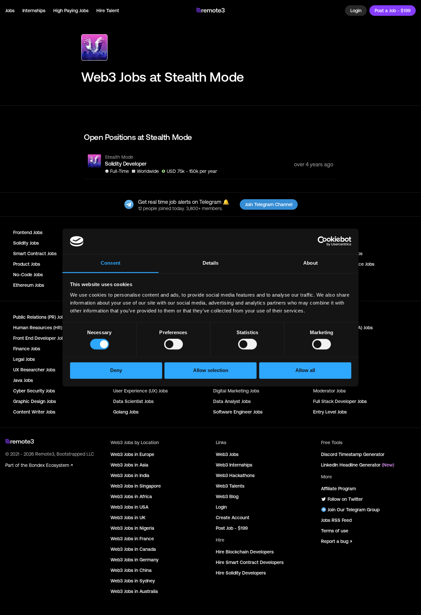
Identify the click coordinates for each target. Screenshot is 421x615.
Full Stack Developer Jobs (340, 401)
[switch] (173, 345)
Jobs (9, 10)
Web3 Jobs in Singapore (136, 486)
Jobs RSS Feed (336, 520)
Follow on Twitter (345, 499)
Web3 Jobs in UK (128, 517)
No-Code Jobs (28, 274)
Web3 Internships (234, 465)
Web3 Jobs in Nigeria (132, 528)
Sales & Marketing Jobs (337, 253)
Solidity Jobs (26, 243)
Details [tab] (211, 263)
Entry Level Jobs (330, 411)
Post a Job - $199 (392, 10)
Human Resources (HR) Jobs (43, 327)
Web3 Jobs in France (132, 538)
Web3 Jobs (227, 454)
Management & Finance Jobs (343, 264)
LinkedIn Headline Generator (357, 465)
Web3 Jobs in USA (129, 507)
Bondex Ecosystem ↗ (51, 465)
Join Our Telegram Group (354, 509)
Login (355, 10)
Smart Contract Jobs (35, 253)
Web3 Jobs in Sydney (133, 580)
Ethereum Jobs (28, 285)
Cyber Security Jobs (34, 390)
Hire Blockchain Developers (245, 551)
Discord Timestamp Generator (352, 454)
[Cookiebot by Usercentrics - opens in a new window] (322, 241)
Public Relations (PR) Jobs (39, 317)
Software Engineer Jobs (237, 411)
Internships (33, 10)
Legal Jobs (24, 359)
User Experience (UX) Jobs (140, 390)
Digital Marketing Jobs (236, 390)
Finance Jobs (26, 348)
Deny (116, 370)
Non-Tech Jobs (328, 285)
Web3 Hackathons (235, 475)
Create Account (232, 517)
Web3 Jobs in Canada (133, 549)
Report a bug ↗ (336, 541)
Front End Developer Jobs (39, 338)
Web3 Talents (230, 486)
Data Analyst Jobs (232, 401)
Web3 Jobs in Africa (131, 496)
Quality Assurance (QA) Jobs (343, 327)
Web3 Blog (227, 496)
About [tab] (310, 263)
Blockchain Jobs (330, 232)
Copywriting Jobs (331, 348)
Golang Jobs (125, 411)
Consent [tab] (110, 263)
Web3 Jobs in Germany (135, 559)
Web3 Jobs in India (130, 475)
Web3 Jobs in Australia (134, 591)
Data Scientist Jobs (133, 401)
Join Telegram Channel (268, 204)
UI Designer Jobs (330, 369)
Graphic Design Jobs (34, 401)
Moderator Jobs (329, 390)
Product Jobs (26, 264)
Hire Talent (107, 10)
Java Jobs (23, 380)
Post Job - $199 (232, 528)
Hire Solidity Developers (241, 572)
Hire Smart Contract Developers (250, 562)
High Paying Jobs (70, 10)
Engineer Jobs (327, 243)
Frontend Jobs (27, 232)
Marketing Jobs (329, 317)
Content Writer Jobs (34, 411)
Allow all (305, 370)
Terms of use (334, 530)
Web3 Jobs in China (131, 570)
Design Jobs (325, 338)
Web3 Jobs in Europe (132, 454)
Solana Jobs (325, 274)
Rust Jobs (323, 380)
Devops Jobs (326, 359)
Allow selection (210, 370)
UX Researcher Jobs (34, 369)
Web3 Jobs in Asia (129, 465)
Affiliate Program (338, 488)
